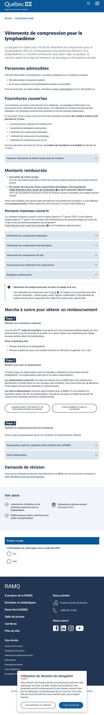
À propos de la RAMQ (18, 595)
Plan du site (12, 630)
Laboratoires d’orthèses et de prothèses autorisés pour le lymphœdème (25, 507)
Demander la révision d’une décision (27, 476)
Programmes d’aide (24, 18)
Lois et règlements (13, 669)
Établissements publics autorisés (74, 408)
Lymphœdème (66, 89)
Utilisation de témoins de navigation (47, 676)
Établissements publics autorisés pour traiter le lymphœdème (30, 517)
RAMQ (12, 586)
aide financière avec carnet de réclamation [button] (34, 189)
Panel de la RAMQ (16, 609)
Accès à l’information (14, 646)
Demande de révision (14, 665)
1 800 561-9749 (68, 610)
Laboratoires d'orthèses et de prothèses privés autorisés (27, 408)
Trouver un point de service (73, 603)
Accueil (8, 18)
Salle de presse (15, 616)
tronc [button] (55, 292)
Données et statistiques (20, 602)
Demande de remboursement (72, 504)
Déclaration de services (15, 651)
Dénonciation (10, 660)
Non (15, 561)
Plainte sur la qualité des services (19, 655)
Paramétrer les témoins (38, 705)
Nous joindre (61, 595)
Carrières (11, 623)
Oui (14, 553)
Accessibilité (17, 691)
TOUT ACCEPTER (71, 705)
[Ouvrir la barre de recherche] (88, 3)
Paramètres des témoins (15, 674)
